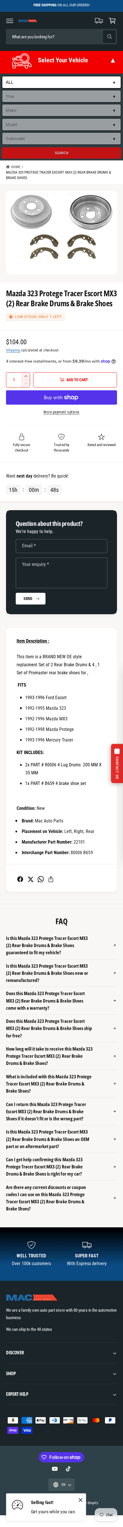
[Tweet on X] (30, 879)
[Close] (81, 1500)
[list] (61, 1254)
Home (15, 167)
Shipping (13, 350)
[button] (9, 20)
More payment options (61, 412)
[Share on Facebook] (20, 879)
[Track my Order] (99, 20)
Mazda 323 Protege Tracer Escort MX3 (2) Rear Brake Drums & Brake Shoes (58, 175)
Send (27, 598)
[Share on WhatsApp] (40, 879)
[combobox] (46, 37)
